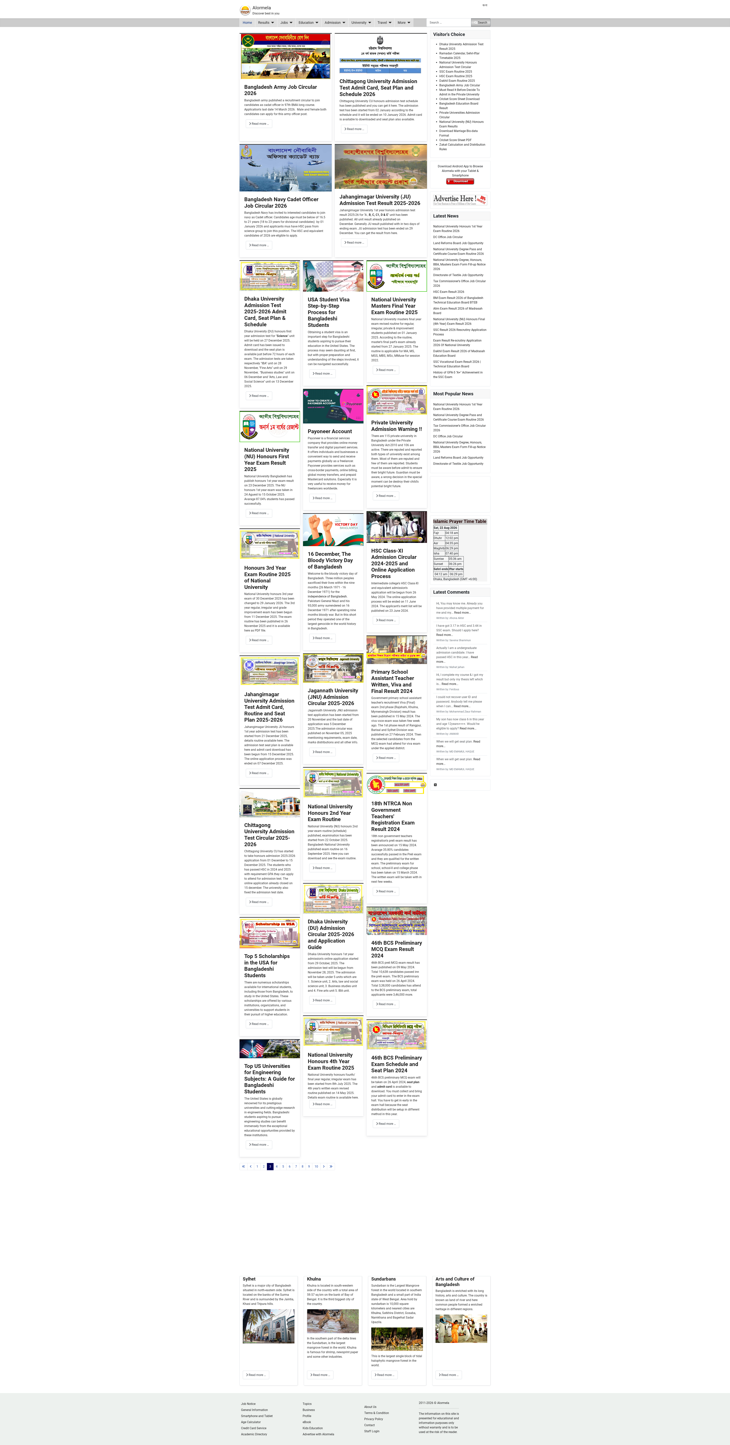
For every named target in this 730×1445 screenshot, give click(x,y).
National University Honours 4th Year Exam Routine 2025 (331, 1061)
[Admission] (343, 22)
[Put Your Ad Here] (460, 200)
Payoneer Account (330, 431)
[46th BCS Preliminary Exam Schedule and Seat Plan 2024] (397, 1035)
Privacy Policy (373, 1419)
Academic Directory (254, 1434)
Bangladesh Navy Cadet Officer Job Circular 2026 (281, 202)
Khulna (314, 1279)
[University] (369, 22)
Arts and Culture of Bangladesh (455, 1281)
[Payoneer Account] (333, 406)
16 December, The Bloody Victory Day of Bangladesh (330, 560)
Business (309, 1410)
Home (247, 23)
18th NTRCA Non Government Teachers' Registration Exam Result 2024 (393, 816)
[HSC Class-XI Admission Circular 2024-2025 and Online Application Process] (397, 527)
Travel (382, 23)
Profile (307, 1416)
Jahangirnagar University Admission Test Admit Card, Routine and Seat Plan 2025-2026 (269, 707)
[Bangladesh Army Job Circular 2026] (286, 56)
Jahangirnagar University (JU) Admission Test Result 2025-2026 (380, 200)
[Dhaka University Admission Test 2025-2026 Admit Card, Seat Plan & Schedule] (270, 276)
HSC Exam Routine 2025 (455, 76)
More (402, 23)
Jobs (284, 23)
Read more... (462, 612)
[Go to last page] (331, 1166)
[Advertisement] (333, 1228)
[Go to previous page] (250, 1166)
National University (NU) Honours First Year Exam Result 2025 (266, 459)
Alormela (261, 7)
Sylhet (249, 1279)
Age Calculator (251, 1422)
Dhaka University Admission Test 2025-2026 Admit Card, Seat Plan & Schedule (265, 311)
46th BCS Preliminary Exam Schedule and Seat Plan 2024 (396, 1064)
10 (316, 1166)
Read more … (260, 124)
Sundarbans (383, 1279)
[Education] (316, 22)
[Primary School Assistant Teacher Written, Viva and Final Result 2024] (397, 650)
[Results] (271, 22)
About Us (370, 1407)
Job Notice (248, 1404)
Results (263, 23)
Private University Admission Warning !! (396, 425)
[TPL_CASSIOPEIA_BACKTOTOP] (723, 1438)
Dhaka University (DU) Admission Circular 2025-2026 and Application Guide (331, 934)
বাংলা (484, 5)
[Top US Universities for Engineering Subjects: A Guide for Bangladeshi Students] (270, 1048)
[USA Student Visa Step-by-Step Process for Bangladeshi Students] (333, 276)
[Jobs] (290, 22)
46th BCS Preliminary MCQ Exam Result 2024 (396, 949)
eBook (307, 1422)
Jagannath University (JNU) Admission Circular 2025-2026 (333, 696)
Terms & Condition (376, 1413)
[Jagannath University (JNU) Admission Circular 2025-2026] (333, 668)
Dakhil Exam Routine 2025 (457, 81)
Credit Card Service (253, 1428)
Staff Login (371, 1431)
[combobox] (448, 22)
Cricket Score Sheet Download (459, 99)
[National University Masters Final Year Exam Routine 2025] (397, 276)
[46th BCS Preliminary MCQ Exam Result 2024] (397, 921)
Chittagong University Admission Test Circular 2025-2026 (269, 835)
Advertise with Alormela (318, 1434)
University (359, 23)
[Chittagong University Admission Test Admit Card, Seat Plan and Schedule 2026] (381, 53)
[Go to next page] (323, 1166)
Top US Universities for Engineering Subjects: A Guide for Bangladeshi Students (269, 1079)
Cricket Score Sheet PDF (455, 140)
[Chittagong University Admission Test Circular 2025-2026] (270, 803)
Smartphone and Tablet (257, 1416)
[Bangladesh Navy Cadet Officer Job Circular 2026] (286, 168)
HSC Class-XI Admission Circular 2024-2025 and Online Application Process (394, 563)
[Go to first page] (244, 1166)
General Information (254, 1410)
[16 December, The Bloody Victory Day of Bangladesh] (333, 529)
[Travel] (389, 22)
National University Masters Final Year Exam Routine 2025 (394, 305)
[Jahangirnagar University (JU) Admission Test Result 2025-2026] (381, 166)
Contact (369, 1425)
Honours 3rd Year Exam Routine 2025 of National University (267, 577)
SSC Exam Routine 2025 (455, 71)
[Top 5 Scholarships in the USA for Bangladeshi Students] (270, 933)
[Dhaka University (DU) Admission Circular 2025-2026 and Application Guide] (333, 898)
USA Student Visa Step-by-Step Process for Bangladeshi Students (329, 312)
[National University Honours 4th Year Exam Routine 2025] (333, 1031)
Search (482, 22)
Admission (333, 23)
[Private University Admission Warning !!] (397, 400)
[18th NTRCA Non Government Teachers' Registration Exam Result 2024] (397, 784)
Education (306, 23)
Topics (307, 1404)
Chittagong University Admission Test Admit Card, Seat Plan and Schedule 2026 (378, 87)
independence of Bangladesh (327, 596)
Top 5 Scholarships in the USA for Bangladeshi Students (267, 966)
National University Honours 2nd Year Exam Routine (330, 812)
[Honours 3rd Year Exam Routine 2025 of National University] (270, 544)
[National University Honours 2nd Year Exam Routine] (333, 783)
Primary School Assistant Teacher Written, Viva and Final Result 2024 (392, 681)
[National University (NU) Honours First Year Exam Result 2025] (270, 426)
